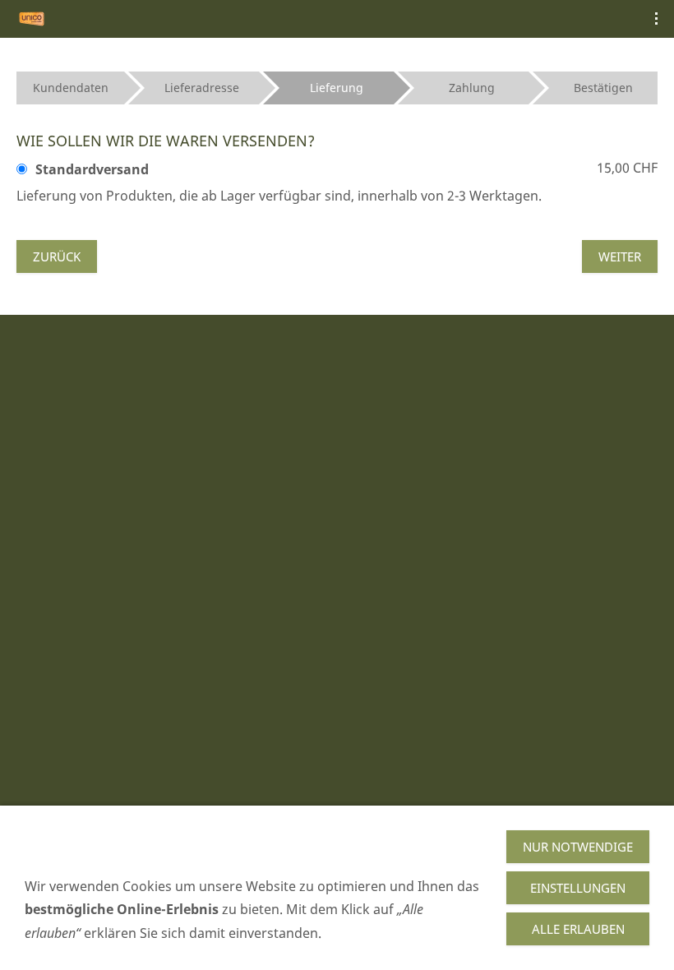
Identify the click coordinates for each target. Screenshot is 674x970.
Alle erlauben (578, 929)
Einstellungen (578, 888)
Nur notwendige (578, 846)
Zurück (57, 256)
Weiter (619, 256)
